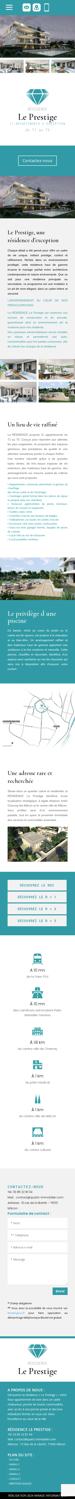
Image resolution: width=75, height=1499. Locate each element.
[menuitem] (12, 7)
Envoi (60, 1291)
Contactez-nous (37, 160)
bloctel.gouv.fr (16, 1313)
